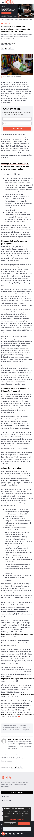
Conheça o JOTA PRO (17, 792)
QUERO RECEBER (17, 128)
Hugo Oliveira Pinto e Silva (8, 43)
